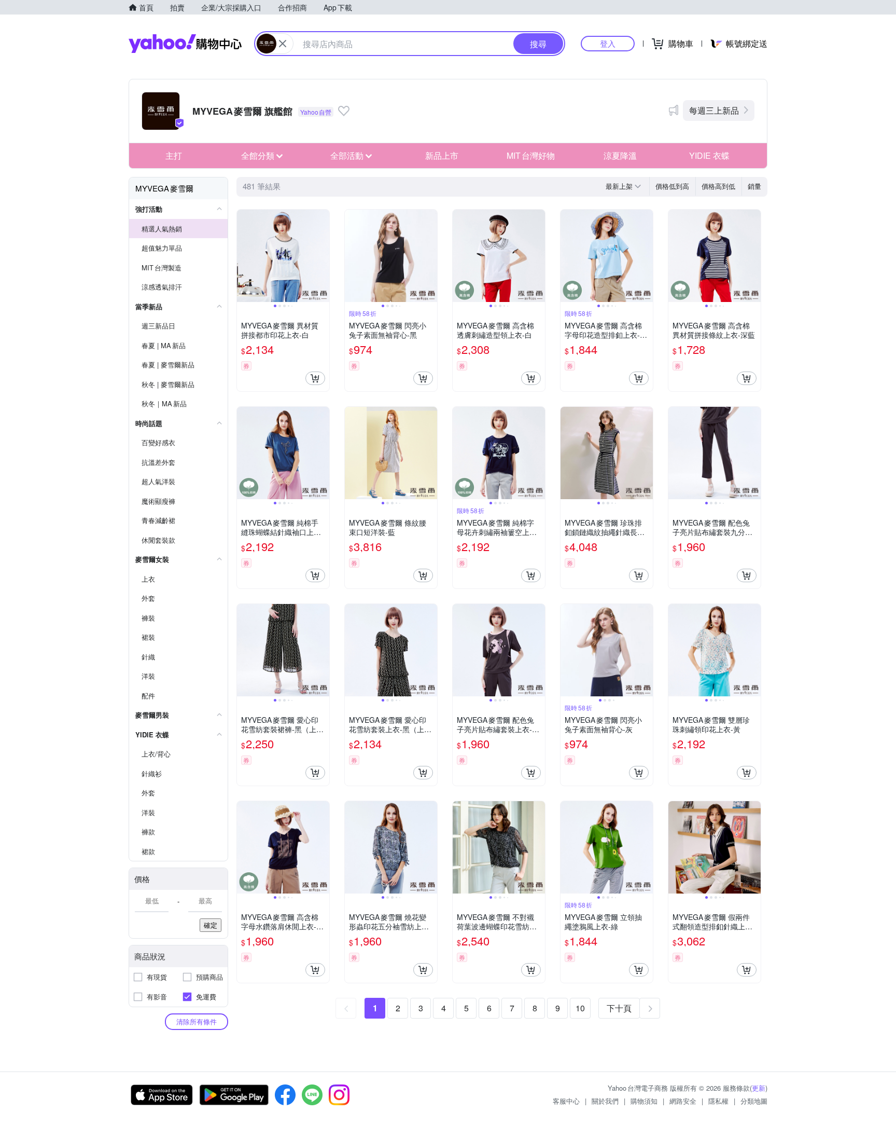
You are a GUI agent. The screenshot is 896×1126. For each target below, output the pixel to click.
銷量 (754, 186)
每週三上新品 (714, 110)
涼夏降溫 (620, 155)
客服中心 (566, 1101)
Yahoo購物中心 (185, 43)
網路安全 (682, 1101)
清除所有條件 (196, 1021)
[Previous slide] (243, 256)
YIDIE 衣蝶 (709, 155)
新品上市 (441, 155)
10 (580, 1008)
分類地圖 (753, 1101)
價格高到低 (718, 186)
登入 (607, 43)
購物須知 (644, 1101)
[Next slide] (322, 256)
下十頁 (619, 1008)
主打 (173, 155)
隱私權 (718, 1101)
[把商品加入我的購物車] (315, 378)
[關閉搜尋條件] (282, 43)
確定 (210, 925)
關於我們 (605, 1101)
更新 (758, 1088)
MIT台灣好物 (531, 155)
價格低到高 (672, 186)
